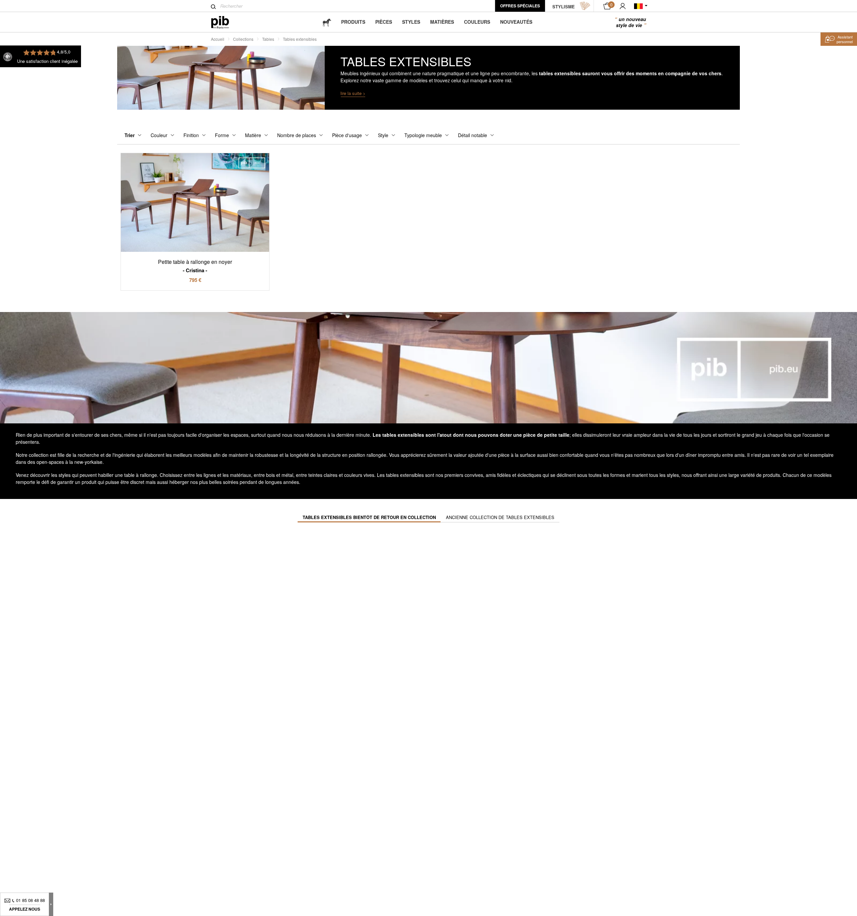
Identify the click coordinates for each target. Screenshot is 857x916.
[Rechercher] (213, 6)
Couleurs (477, 21)
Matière (253, 135)
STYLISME (563, 6)
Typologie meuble (423, 135)
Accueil (217, 39)
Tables (268, 39)
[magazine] (326, 22)
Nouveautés (516, 21)
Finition (191, 135)
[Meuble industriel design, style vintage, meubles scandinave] (225, 22)
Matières (442, 21)
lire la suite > (353, 93)
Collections (243, 39)
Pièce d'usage (347, 135)
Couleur (159, 135)
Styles (411, 21)
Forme (222, 135)
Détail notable (472, 135)
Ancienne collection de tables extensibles (500, 517)
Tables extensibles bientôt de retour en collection (369, 517)
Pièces (383, 21)
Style (383, 135)
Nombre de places (296, 135)
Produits (353, 21)
